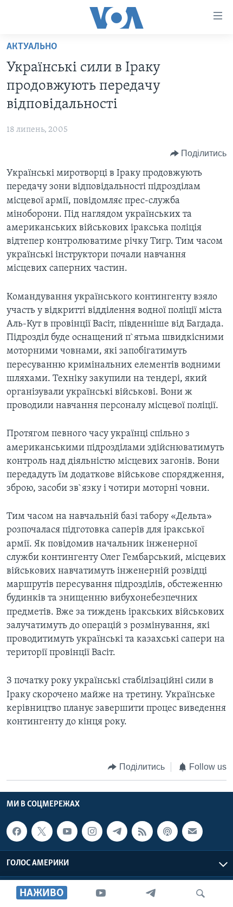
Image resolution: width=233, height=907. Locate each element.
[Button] (198, 153)
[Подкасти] (167, 831)
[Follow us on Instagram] (92, 831)
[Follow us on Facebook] (17, 831)
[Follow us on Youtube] (67, 831)
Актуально (32, 47)
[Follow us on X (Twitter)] (41, 831)
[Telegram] (150, 893)
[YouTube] (101, 893)
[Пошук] (200, 893)
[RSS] (142, 831)
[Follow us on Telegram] (117, 831)
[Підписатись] (192, 831)
